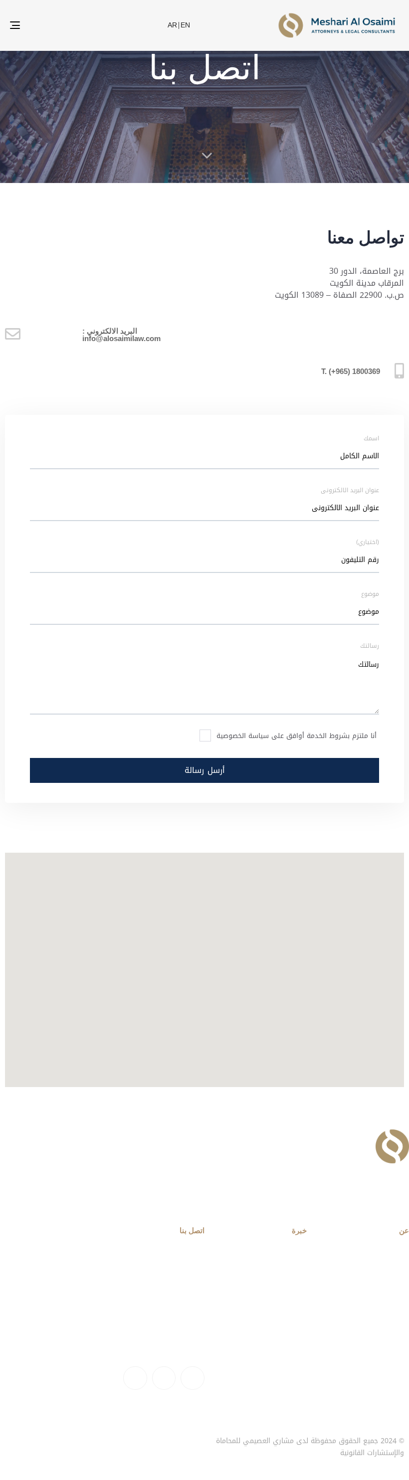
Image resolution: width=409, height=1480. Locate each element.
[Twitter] (164, 1378)
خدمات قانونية (283, 1258)
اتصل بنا (42, 1441)
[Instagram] (135, 1378)
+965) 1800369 (180, 1339)
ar (172, 25)
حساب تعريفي (385, 1275)
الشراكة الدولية (281, 1292)
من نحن (102, 1441)
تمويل (297, 1309)
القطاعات (291, 1275)
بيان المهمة (389, 1292)
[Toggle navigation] (49, 25)
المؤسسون (391, 1327)
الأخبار (12, 1441)
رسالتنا (398, 1258)
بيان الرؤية (392, 1309)
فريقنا (72, 1441)
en (185, 25)
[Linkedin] (192, 1378)
